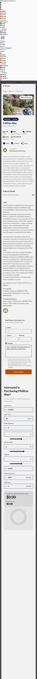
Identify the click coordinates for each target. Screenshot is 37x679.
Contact (2, 51)
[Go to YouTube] (0, 6)
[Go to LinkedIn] (0, 7)
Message (10, 343)
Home (5, 91)
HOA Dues (7, 482)
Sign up (2, 34)
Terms (29, 365)
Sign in (6, 34)
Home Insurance (9, 473)
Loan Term (7, 414)
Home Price (8, 406)
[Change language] (1, 9)
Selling (1, 43)
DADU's (2, 49)
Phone (9, 335)
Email (23, 335)
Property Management (6, 48)
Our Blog (2, 44)
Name (9, 327)
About (1, 46)
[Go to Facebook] (0, 2)
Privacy (11, 367)
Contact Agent (18, 372)
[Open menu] (0, 80)
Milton (11, 91)
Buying (2, 41)
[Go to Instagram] (0, 4)
